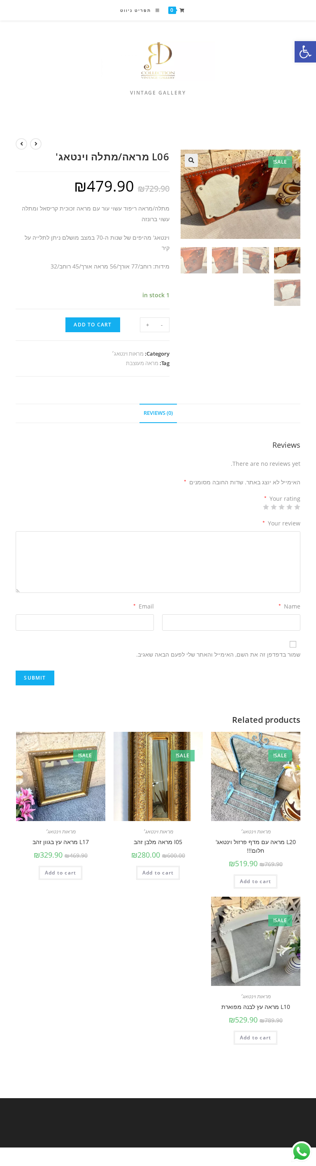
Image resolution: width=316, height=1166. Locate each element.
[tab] (158, 413)
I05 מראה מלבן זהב (158, 842)
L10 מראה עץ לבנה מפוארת (255, 1007)
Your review (281, 523)
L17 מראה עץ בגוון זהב (61, 842)
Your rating (282, 499)
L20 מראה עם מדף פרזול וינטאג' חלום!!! (256, 846)
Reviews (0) (158, 412)
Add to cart (93, 324)
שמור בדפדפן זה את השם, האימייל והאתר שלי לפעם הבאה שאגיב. (218, 654)
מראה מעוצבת (142, 363)
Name (289, 606)
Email (143, 606)
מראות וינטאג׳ (128, 353)
